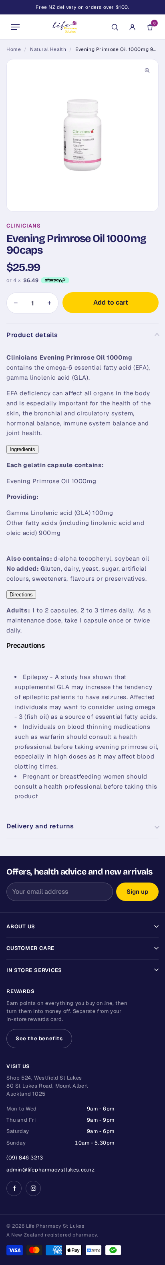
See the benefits (39, 1038)
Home (13, 49)
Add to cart (110, 302)
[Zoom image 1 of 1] (82, 135)
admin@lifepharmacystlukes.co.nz (50, 1169)
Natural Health (48, 49)
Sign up (137, 891)
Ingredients (22, 449)
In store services (34, 970)
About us (20, 926)
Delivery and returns (40, 826)
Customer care (30, 948)
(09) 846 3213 (24, 1157)
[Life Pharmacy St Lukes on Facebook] (14, 1188)
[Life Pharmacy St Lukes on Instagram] (33, 1188)
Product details (32, 335)
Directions (21, 595)
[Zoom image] (147, 70)
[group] (82, 135)
